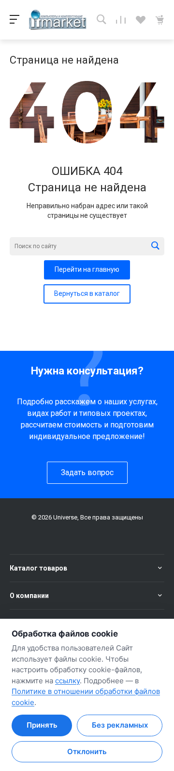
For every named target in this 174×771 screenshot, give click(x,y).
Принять (42, 725)
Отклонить (87, 751)
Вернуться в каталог (87, 293)
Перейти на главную (87, 269)
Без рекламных (120, 725)
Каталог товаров (38, 568)
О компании (29, 595)
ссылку (67, 680)
